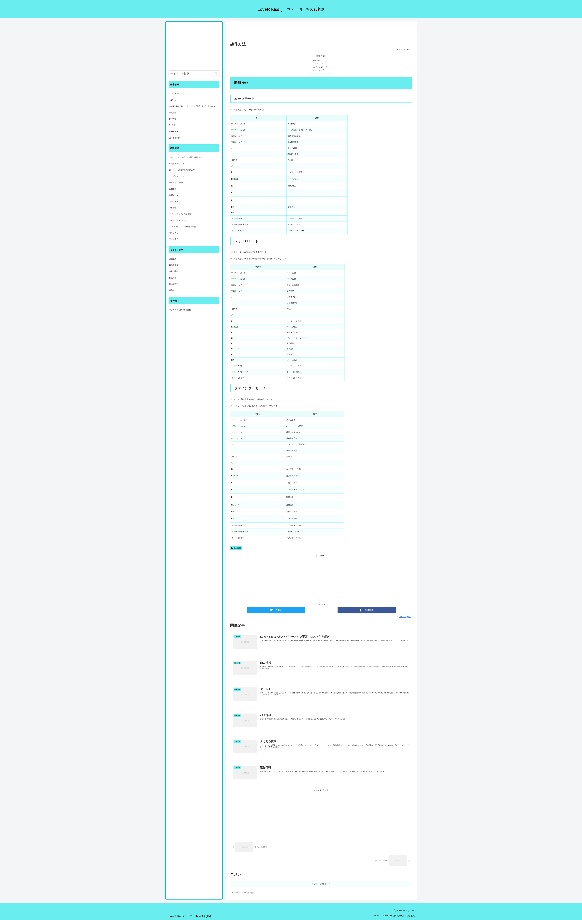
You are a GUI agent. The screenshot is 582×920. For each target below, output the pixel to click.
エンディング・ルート (178, 176)
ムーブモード (320, 64)
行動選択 (172, 189)
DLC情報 (173, 125)
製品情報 (172, 113)
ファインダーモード (322, 70)
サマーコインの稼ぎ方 (178, 220)
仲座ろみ (172, 278)
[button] (216, 73)
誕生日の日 (173, 233)
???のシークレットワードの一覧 (182, 227)
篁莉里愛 (172, 259)
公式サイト (173, 100)
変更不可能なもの (176, 164)
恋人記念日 (173, 239)
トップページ (174, 94)
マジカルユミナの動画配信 (180, 310)
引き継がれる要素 (176, 182)
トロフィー (173, 201)
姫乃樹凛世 (173, 284)
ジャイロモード (321, 67)
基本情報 (237, 548)
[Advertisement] (321, 31)
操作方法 (172, 119)
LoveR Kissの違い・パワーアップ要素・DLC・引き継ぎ (192, 106)
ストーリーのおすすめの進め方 (182, 170)
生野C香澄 (173, 271)
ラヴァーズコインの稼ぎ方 (180, 214)
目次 (318, 56)
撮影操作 (316, 60)
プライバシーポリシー (403, 910)
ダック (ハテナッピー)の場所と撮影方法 (185, 157)
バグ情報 (172, 208)
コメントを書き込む (321, 884)
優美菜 (172, 290)
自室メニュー (174, 195)
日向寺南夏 (173, 265)
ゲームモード (174, 132)
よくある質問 (174, 138)
